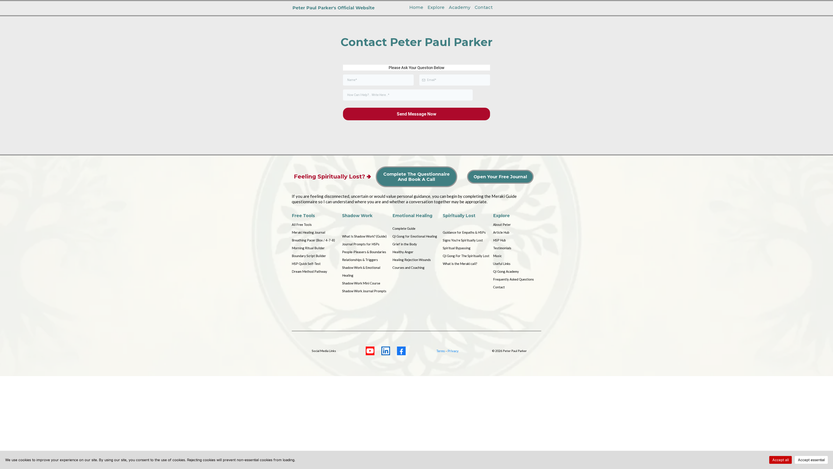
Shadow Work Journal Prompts (364, 291)
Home (416, 7)
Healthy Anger (402, 252)
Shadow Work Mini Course (361, 283)
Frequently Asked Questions (513, 279)
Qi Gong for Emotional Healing (414, 236)
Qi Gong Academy (506, 271)
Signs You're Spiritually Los (462, 240)
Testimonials (502, 248)
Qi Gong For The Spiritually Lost (466, 256)
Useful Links (501, 264)
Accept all (780, 460)
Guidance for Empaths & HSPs (464, 232)
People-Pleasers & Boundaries (364, 252)
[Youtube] (370, 351)
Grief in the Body (404, 244)
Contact (484, 7)
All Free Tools (302, 224)
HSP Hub (499, 240)
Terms (440, 351)
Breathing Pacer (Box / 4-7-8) (313, 240)
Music (497, 256)
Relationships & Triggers (360, 260)
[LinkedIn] (386, 351)
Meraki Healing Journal (308, 232)
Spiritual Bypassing (457, 248)
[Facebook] (401, 351)
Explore (436, 7)
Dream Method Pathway (309, 271)
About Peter (502, 224)
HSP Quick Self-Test (306, 264)
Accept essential (811, 460)
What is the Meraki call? (460, 264)
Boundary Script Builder (309, 256)
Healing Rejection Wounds (411, 260)
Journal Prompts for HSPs (360, 244)
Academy (459, 7)
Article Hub (501, 232)
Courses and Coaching (408, 267)
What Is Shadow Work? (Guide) (364, 236)
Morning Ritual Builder (308, 248)
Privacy (453, 351)
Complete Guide (403, 228)
